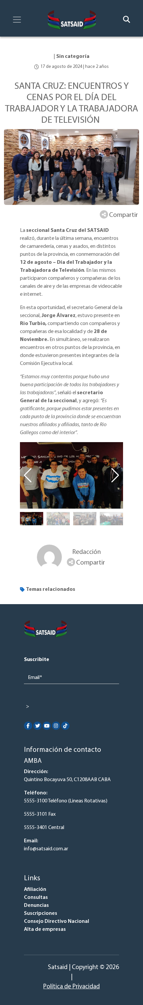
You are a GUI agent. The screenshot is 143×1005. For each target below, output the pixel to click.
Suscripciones (40, 913)
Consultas (36, 897)
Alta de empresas (45, 929)
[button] (115, 475)
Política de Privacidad (71, 987)
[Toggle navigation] (17, 19)
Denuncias (36, 905)
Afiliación (35, 889)
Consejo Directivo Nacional (56, 921)
